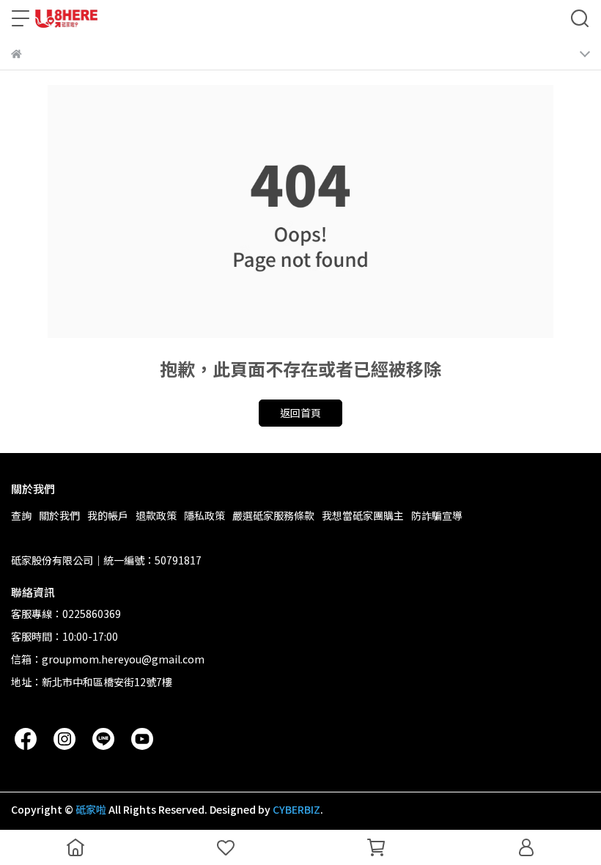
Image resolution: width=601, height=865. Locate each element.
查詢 (21, 515)
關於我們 (59, 515)
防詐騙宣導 (436, 515)
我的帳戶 (107, 515)
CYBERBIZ (296, 809)
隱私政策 (204, 515)
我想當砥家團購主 (363, 515)
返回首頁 (300, 412)
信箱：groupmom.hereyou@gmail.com (107, 659)
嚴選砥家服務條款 (273, 515)
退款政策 (156, 515)
